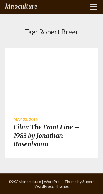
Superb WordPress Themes (64, 183)
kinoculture (21, 6)
